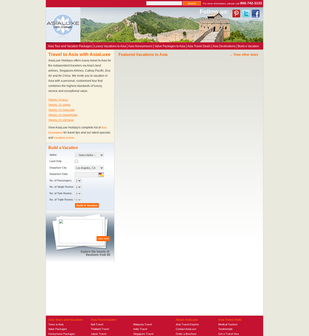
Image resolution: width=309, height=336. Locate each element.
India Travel (140, 329)
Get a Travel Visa (228, 333)
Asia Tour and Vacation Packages (70, 46)
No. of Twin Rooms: (60, 193)
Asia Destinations (224, 46)
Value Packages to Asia (169, 46)
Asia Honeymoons (140, 46)
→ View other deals (243, 54)
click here (103, 238)
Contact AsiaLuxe (186, 329)
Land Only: (55, 161)
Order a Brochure (186, 333)
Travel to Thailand (61, 110)
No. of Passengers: (60, 180)
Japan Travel (98, 333)
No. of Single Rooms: (61, 186)
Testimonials (225, 329)
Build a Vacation (248, 46)
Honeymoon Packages (61, 333)
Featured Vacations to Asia (143, 54)
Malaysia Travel (142, 324)
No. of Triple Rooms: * (62, 199)
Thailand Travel (100, 329)
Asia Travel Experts (187, 324)
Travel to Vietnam (60, 120)
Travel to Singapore (62, 115)
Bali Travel (97, 324)
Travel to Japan (59, 105)
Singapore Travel (143, 333)
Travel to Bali (58, 99)
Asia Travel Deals (199, 46)
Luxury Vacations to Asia (110, 46)
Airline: (53, 154)
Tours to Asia (55, 324)
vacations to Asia (64, 137)
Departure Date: (58, 173)
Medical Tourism (227, 324)
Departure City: (58, 167)
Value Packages (57, 329)
